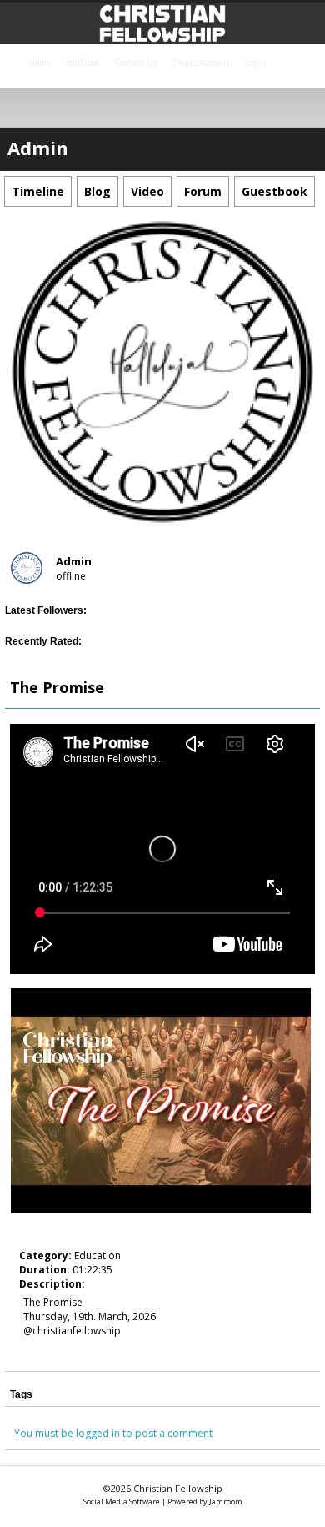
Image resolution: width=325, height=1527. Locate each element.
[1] (33, 1227)
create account (201, 62)
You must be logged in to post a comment (113, 1433)
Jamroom (225, 1501)
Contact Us (135, 62)
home (39, 62)
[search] (290, 66)
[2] (40, 1227)
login (255, 62)
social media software (121, 1501)
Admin (74, 561)
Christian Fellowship (177, 1488)
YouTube (82, 62)
